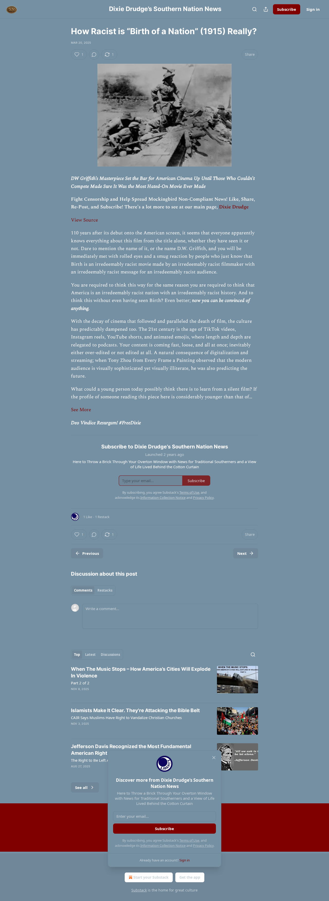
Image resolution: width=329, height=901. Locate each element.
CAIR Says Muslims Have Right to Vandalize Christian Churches (126, 717)
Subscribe (286, 9)
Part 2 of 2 (80, 682)
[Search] (254, 9)
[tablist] (93, 590)
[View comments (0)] (94, 54)
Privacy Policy (203, 845)
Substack (139, 890)
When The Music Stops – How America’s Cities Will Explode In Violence (141, 672)
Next (242, 553)
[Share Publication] (266, 9)
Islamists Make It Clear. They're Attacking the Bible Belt (135, 710)
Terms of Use (189, 840)
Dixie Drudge (234, 207)
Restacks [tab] (104, 590)
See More (81, 409)
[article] (164, 682)
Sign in (313, 9)
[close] (214, 757)
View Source (84, 220)
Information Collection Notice (163, 845)
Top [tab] (77, 654)
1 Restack (102, 516)
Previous (90, 553)
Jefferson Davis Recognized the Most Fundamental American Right (131, 749)
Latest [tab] (90, 654)
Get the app (189, 877)
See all (81, 787)
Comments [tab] (83, 590)
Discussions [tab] (110, 654)
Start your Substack (151, 877)
